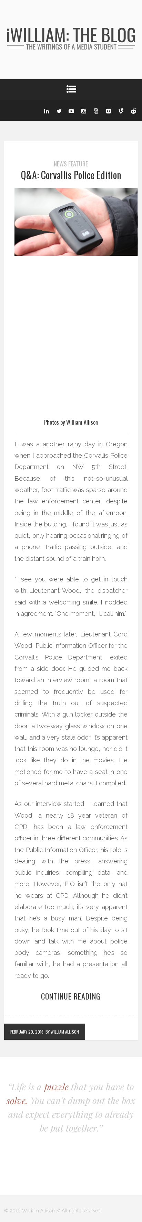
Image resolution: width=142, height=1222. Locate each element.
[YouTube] (71, 110)
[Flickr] (108, 110)
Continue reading (71, 996)
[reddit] (133, 110)
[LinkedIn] (46, 110)
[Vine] (121, 110)
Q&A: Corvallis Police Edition (71, 175)
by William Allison (62, 1032)
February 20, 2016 (26, 1032)
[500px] (96, 110)
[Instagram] (84, 110)
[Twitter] (59, 110)
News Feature (71, 163)
